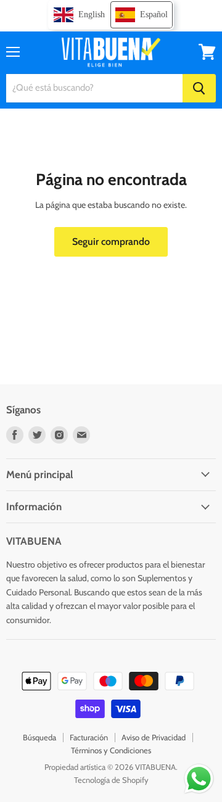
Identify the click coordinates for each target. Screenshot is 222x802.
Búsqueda (39, 737)
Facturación (89, 737)
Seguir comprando (111, 241)
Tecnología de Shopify (111, 780)
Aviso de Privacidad (153, 737)
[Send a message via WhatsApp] (199, 779)
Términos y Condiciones (111, 750)
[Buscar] (199, 88)
